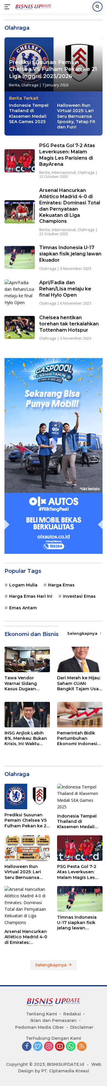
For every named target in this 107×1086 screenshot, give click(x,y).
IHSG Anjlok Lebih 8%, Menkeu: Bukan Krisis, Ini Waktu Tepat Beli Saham (25, 738)
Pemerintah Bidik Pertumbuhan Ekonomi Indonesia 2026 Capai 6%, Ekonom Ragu (78, 738)
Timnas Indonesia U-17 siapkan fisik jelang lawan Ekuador (70, 254)
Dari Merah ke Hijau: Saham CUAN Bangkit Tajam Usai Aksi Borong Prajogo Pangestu (80, 683)
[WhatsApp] (70, 1047)
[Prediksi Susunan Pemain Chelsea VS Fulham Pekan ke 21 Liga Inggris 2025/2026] (27, 796)
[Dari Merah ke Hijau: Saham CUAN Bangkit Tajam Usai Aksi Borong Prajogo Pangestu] (80, 659)
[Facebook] (27, 1047)
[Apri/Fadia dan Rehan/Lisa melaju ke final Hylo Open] (19, 292)
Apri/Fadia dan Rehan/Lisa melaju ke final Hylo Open (65, 289)
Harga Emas (61, 585)
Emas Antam (23, 607)
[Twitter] (38, 1047)
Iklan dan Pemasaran (53, 1020)
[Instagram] (49, 1047)
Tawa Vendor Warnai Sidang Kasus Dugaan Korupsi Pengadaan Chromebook (26, 683)
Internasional (64, 172)
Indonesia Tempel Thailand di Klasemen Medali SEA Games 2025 (28, 113)
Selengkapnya (83, 633)
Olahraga (29, 85)
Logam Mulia (23, 585)
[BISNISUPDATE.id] (32, 7)
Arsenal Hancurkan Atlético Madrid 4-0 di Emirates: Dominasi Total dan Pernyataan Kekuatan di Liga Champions (69, 205)
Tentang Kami (41, 1014)
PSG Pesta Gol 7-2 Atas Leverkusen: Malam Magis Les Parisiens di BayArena (67, 155)
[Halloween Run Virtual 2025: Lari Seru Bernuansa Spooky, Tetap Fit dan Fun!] (27, 848)
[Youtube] (59, 1047)
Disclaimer (81, 1027)
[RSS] (81, 1047)
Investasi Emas (79, 596)
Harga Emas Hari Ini (30, 596)
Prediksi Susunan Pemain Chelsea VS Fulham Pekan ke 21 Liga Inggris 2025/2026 (53, 69)
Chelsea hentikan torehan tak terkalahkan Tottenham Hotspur (69, 324)
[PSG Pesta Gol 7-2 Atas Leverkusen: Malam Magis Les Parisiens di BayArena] (19, 160)
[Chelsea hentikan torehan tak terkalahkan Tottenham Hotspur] (19, 327)
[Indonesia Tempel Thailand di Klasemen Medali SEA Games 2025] (80, 797)
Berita (14, 85)
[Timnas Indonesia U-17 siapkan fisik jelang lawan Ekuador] (19, 257)
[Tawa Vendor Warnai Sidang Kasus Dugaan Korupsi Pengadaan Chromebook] (27, 659)
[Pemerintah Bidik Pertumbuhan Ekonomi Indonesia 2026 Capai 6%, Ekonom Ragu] (80, 714)
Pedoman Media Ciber (39, 1027)
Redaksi (72, 1014)
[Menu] (8, 7)
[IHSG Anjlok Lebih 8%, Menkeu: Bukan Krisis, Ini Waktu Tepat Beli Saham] (27, 714)
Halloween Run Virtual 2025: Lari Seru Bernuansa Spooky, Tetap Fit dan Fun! (76, 116)
